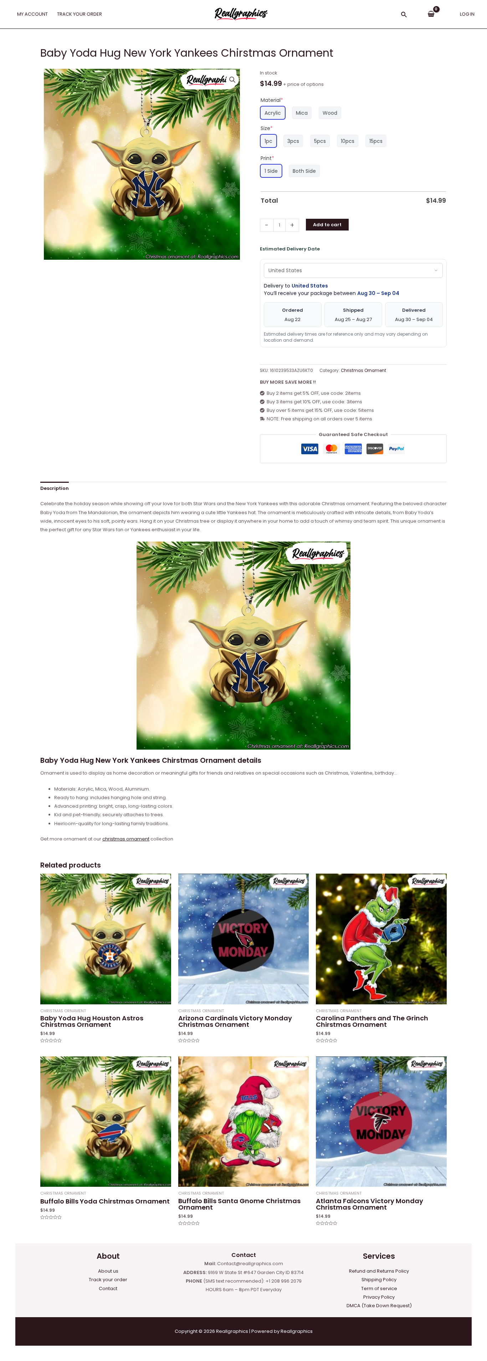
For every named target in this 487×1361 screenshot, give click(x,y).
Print (267, 158)
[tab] (54, 488)
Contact (108, 1288)
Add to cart (327, 224)
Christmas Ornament (363, 370)
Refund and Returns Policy (379, 1271)
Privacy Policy (379, 1297)
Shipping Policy (379, 1279)
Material (272, 100)
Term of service (379, 1288)
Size (267, 128)
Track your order (108, 1279)
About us (108, 1271)
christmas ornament (125, 838)
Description (54, 488)
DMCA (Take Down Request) (379, 1305)
